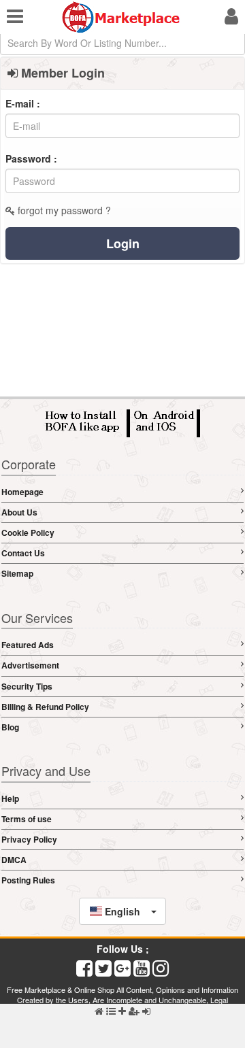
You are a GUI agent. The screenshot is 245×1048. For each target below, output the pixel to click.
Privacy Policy (29, 839)
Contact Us (23, 553)
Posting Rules (28, 880)
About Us (19, 512)
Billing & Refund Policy (45, 706)
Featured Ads (27, 645)
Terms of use (26, 819)
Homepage (22, 492)
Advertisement (30, 665)
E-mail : (22, 103)
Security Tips (26, 686)
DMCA (14, 859)
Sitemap (17, 573)
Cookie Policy (27, 532)
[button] (123, 911)
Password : (31, 158)
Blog (10, 727)
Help (10, 798)
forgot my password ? (63, 210)
